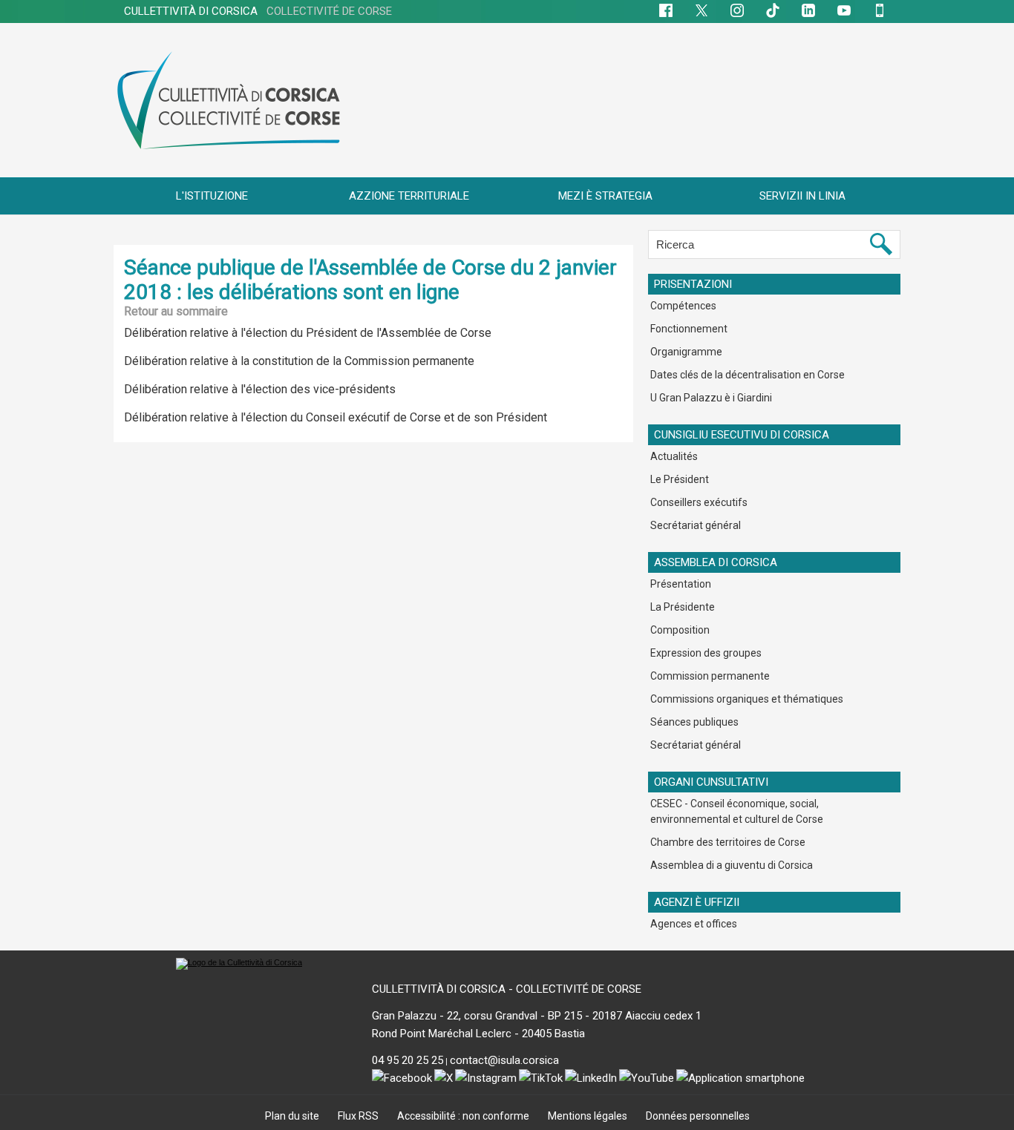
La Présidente (682, 607)
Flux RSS (359, 1116)
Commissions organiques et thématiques (746, 699)
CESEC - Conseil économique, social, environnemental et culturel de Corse (736, 811)
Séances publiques (694, 722)
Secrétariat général (695, 525)
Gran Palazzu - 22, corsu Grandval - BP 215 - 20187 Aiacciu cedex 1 (536, 1015)
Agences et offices (693, 924)
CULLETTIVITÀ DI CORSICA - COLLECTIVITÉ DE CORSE (506, 989)
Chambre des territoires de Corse (727, 842)
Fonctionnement (688, 329)
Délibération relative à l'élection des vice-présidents (260, 389)
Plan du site (293, 1116)
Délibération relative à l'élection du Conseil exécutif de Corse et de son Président (335, 417)
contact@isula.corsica (504, 1060)
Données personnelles (698, 1116)
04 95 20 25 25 (407, 1060)
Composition (680, 630)
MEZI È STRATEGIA (605, 196)
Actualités (674, 456)
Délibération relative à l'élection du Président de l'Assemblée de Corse (307, 333)
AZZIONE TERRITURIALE (409, 196)
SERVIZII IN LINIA (802, 196)
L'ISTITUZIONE (212, 196)
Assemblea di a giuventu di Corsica (731, 865)
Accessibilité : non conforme (464, 1116)
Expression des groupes (706, 653)
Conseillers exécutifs (699, 502)
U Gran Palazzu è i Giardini (711, 398)
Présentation (680, 584)
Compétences (683, 306)
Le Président (679, 479)
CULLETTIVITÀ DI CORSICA (258, 11)
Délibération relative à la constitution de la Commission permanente (299, 361)
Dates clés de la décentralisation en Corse (747, 375)
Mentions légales (588, 1116)
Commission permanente (710, 676)
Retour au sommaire (176, 311)
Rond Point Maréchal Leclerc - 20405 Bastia (478, 1033)
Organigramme (686, 352)
